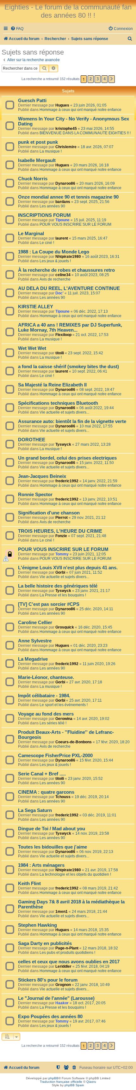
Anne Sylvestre (35, 640)
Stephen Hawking (37, 925)
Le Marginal (31, 233)
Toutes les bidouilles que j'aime (52, 846)
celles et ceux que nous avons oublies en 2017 (69, 961)
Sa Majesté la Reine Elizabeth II (52, 384)
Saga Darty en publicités (45, 943)
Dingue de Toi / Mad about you (51, 828)
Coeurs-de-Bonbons (73, 742)
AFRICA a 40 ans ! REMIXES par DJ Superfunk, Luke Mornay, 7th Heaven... (70, 327)
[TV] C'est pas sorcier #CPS (48, 604)
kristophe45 (66, 128)
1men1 (61, 911)
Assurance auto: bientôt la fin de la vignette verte (72, 421)
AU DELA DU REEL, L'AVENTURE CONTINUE (69, 288)
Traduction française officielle (61, 1081)
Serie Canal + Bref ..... (42, 773)
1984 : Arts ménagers (41, 865)
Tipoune (62, 220)
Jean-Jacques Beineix (42, 476)
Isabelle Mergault (37, 160)
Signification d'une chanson (49, 512)
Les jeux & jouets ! (55, 261)
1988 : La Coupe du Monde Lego (53, 251)
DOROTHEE (31, 439)
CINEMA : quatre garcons (46, 792)
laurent (61, 238)
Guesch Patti (32, 100)
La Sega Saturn (35, 810)
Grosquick (64, 627)
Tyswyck (63, 444)
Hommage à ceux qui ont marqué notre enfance (80, 109)
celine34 (63, 275)
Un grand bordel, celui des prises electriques (67, 458)
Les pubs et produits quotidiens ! (67, 952)
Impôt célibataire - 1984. (44, 695)
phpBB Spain (74, 1085)
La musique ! (51, 151)
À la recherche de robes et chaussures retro (66, 270)
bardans (62, 202)
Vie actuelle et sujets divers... (64, 412)
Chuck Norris (32, 178)
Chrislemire (66, 147)
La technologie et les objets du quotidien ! (75, 874)
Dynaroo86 (65, 183)
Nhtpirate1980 (68, 256)
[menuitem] (16, 29)
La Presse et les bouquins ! (63, 595)
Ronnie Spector (35, 494)
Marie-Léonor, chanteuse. (46, 677)
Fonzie (61, 536)
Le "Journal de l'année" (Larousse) (56, 998)
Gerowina (63, 718)
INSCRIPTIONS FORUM (44, 215)
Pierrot (61, 517)
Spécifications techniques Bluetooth (58, 403)
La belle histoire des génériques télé (57, 585)
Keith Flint (29, 883)
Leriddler (63, 966)
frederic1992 (66, 481)
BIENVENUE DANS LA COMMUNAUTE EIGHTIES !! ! (85, 133)
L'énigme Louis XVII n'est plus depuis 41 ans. (68, 567)
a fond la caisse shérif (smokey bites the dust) (68, 366)
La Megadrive (33, 659)
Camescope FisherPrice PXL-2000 (55, 755)
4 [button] (104, 79)
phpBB (53, 1078)
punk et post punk (38, 142)
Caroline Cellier (35, 622)
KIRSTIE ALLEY (35, 306)
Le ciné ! (47, 243)
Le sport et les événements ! (64, 705)
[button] (111, 79)
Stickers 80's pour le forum (47, 980)
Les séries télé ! (53, 723)
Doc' (59, 293)
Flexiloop (63, 335)
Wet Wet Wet (32, 348)
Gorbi (60, 572)
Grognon (63, 985)
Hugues (62, 105)
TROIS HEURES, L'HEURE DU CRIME (60, 531)
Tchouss (63, 797)
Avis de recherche (55, 279)
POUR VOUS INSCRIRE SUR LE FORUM (75, 224)
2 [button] (91, 79)
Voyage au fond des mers (46, 713)
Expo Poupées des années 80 (50, 1016)
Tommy (62, 554)
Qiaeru (91, 1081)
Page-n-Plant (66, 948)
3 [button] (97, 79)
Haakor (62, 1003)
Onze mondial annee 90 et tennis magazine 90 (68, 197)
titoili (59, 353)
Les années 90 (52, 206)
